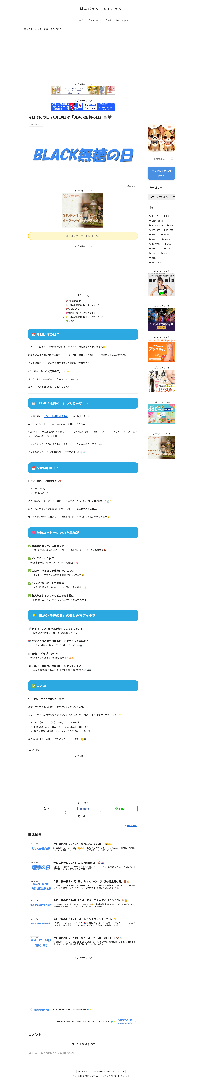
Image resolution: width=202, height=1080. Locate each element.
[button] (83, 816)
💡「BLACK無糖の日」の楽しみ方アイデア (84, 316)
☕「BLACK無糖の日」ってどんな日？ (82, 304)
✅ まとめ (69, 320)
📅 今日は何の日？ (73, 300)
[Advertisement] (83, 59)
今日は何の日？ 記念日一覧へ (83, 236)
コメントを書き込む (83, 1044)
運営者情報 (83, 1071)
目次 (79, 295)
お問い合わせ (118, 1071)
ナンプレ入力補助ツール (161, 173)
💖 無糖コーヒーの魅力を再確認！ (80, 312)
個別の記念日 (36, 750)
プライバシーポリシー (100, 1071)
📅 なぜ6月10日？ (73, 308)
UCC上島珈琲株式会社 (56, 416)
